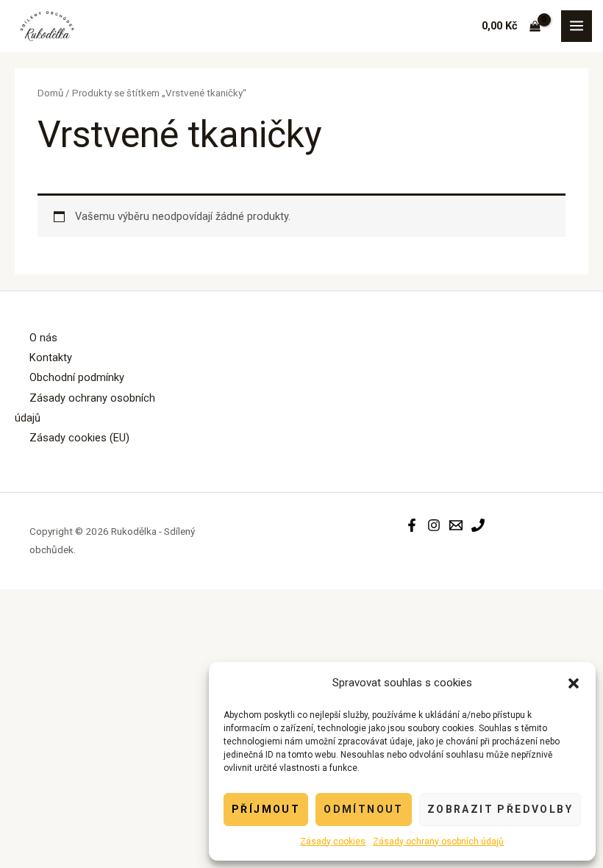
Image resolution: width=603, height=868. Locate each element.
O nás (43, 337)
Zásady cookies (332, 841)
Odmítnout (364, 809)
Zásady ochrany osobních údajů (438, 841)
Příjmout (266, 809)
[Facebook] (411, 525)
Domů (50, 93)
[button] (573, 683)
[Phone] (478, 525)
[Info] (456, 525)
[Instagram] (433, 525)
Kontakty (50, 357)
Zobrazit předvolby (500, 809)
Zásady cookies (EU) (79, 437)
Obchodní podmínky (76, 377)
